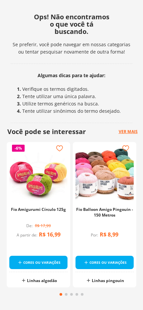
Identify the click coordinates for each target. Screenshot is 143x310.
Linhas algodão (42, 280)
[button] (61, 294)
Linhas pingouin (108, 280)
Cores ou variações (42, 262)
